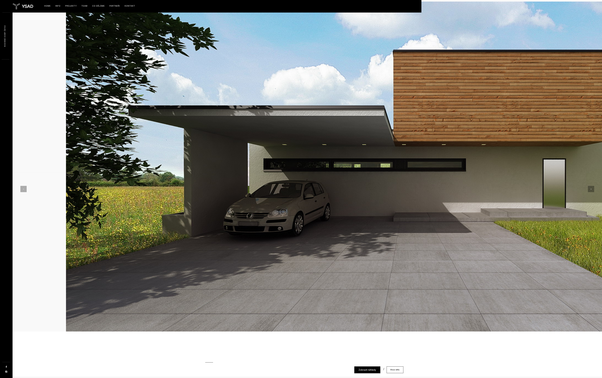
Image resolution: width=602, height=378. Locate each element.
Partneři (114, 6)
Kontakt (130, 6)
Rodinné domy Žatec (5, 36)
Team (84, 6)
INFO (58, 6)
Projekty (71, 6)
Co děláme (98, 6)
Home (47, 6)
